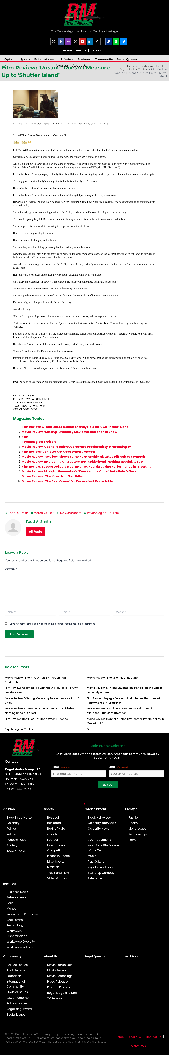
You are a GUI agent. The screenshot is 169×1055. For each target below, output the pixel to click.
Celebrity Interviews (102, 823)
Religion (12, 834)
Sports (25, 59)
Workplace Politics (20, 947)
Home (120, 1037)
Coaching (54, 834)
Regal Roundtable (100, 867)
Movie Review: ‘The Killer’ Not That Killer (52, 476)
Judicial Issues (17, 992)
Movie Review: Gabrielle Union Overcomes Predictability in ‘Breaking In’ (76, 447)
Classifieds (138, 1046)
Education (14, 976)
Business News (17, 892)
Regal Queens (127, 59)
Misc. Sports (55, 862)
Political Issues (17, 965)
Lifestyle (67, 59)
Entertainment (45, 59)
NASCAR (53, 867)
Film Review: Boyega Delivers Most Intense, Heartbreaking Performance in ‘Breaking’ (87, 467)
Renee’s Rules (16, 840)
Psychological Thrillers (134, 69)
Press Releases (58, 982)
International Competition (56, 847)
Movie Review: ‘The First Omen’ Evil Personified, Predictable (67, 481)
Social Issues (16, 1015)
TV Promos (55, 998)
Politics (12, 829)
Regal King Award (19, 1009)
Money (11, 909)
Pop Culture (96, 862)
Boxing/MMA (56, 829)
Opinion (10, 59)
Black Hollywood (99, 818)
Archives (62, 65)
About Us (79, 65)
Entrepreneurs (17, 897)
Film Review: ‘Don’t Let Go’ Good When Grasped (58, 452)
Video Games (57, 878)
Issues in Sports (58, 856)
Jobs (10, 903)
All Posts (35, 531)
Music (92, 856)
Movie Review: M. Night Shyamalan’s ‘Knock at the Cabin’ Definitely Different (81, 471)
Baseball (53, 818)
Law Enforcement (19, 998)
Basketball (54, 823)
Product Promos (58, 987)
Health (133, 823)
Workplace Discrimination (17, 933)
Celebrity (13, 823)
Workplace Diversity (21, 942)
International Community (16, 984)
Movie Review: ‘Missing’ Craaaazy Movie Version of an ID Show (69, 432)
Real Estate (15, 920)
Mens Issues (137, 829)
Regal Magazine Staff (62, 993)
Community (104, 59)
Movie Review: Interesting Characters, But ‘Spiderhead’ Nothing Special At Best (82, 462)
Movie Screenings (60, 976)
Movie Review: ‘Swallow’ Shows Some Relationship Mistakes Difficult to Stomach (83, 457)
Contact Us (153, 1037)
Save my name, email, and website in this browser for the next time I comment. (52, 623)
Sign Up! (107, 784)
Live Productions (99, 840)
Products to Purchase (22, 914)
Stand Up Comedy (101, 873)
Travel (132, 840)
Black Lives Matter (20, 818)
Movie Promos (57, 970)
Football (53, 840)
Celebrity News (98, 829)
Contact (11, 761)
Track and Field (58, 873)
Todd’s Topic (16, 851)
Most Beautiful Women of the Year (104, 847)
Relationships (138, 834)
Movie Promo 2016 (60, 965)
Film (163, 66)
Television (95, 878)
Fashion (134, 818)
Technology (15, 925)
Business (84, 59)
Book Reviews (16, 970)
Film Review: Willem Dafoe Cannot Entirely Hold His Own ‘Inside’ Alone (75, 427)
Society (12, 845)
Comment (11, 568)
